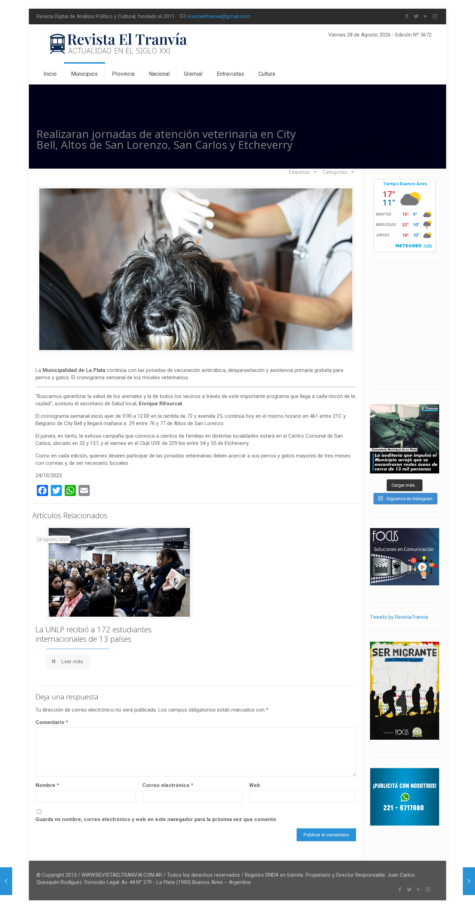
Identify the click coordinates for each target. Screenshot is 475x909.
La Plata (413, 140)
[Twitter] (416, 16)
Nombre (47, 785)
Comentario (51, 722)
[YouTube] (425, 16)
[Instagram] (434, 16)
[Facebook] (406, 16)
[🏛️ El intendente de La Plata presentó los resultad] (404, 438)
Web (254, 785)
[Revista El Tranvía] (119, 44)
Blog (418, 132)
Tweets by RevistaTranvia (399, 617)
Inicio (391, 132)
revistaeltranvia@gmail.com (218, 16)
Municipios (376, 140)
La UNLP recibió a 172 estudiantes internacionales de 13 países (93, 634)
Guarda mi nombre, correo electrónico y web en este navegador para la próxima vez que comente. (156, 819)
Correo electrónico (167, 785)
